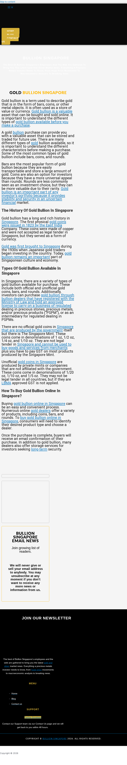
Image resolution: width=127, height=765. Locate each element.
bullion (18, 132)
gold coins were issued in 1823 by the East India (34, 224)
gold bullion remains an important (37, 255)
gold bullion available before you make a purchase (35, 124)
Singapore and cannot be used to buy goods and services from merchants (36, 346)
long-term (39, 449)
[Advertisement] (25, 501)
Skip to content (7, 1)
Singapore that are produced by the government (37, 329)
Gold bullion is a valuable (52, 111)
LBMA (6, 383)
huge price (36, 670)
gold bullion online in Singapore (39, 404)
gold (34, 143)
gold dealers (41, 411)
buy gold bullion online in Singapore (31, 419)
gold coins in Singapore (37, 362)
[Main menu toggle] (10, 7)
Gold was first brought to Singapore (31, 246)
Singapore (10, 222)
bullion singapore (55, 739)
